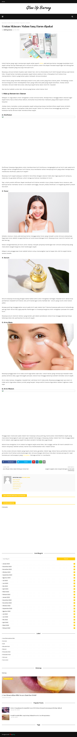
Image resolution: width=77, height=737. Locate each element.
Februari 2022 (39, 628)
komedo (5, 641)
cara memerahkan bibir (9, 638)
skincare (5, 657)
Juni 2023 (39, 583)
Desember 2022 (39, 600)
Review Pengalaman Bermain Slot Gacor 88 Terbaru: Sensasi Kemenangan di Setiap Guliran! (36, 708)
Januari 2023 (39, 597)
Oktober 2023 (39, 572)
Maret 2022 (39, 625)
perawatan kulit (7, 654)
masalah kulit (6, 646)
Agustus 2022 (39, 611)
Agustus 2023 (39, 577)
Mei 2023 (39, 586)
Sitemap (4, 673)
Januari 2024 (39, 563)
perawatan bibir (7, 652)
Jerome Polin (16, 481)
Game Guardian (17, 485)
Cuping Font (16, 488)
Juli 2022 (39, 614)
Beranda (4, 22)
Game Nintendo (17, 486)
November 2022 (39, 603)
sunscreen (5, 660)
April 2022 (39, 622)
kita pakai (26, 455)
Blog (14, 734)
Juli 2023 (39, 580)
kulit (4, 643)
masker (4, 649)
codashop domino (17, 483)
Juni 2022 (39, 617)
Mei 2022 (39, 619)
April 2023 (39, 589)
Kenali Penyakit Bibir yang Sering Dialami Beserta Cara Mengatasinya (30, 715)
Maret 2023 (39, 591)
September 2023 (39, 575)
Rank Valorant (16, 479)
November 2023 (39, 569)
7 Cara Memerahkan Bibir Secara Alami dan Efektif (19, 695)
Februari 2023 (39, 594)
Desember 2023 (39, 566)
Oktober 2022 (39, 605)
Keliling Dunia (8, 30)
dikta (41, 63)
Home (3, 1)
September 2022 (39, 608)
